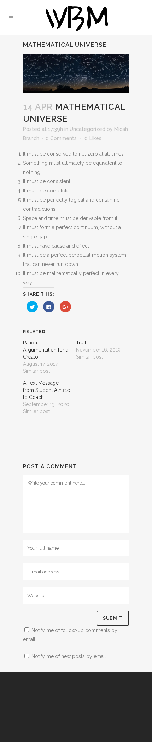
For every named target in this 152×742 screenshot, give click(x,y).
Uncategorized (87, 129)
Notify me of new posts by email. (69, 656)
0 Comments (61, 138)
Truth (82, 343)
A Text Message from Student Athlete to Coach (46, 390)
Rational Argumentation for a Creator (45, 350)
